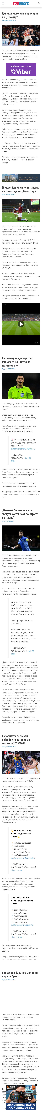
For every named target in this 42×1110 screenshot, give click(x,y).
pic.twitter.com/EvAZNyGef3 (23, 449)
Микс (3, 521)
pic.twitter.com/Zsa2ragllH (22, 925)
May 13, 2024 (16, 870)
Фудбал (4, 194)
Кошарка (5, 20)
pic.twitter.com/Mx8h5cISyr (23, 858)
